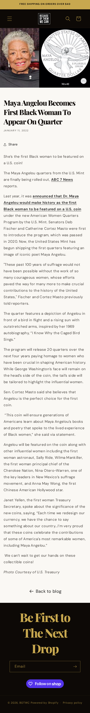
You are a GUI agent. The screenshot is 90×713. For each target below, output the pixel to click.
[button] (9, 18)
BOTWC (25, 702)
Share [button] (13, 144)
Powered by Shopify (45, 702)
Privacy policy (72, 702)
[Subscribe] (75, 666)
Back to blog (49, 591)
